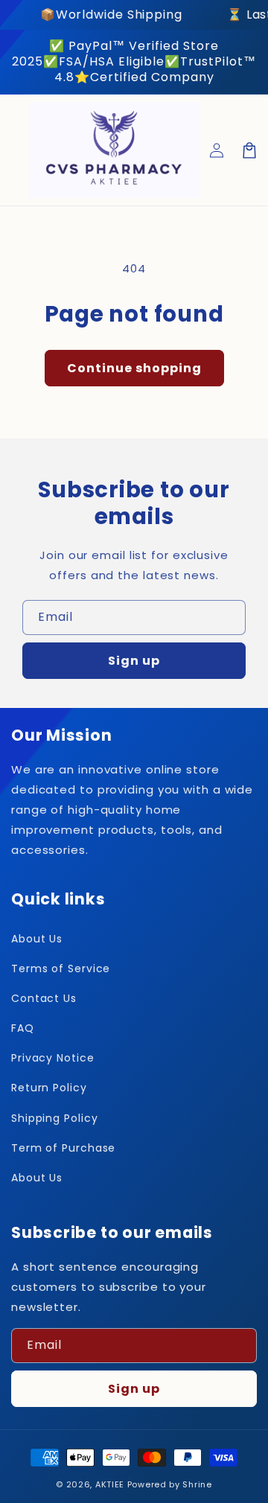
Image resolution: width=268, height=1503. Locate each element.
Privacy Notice (53, 1057)
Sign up (134, 660)
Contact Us (44, 998)
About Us (37, 938)
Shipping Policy (54, 1118)
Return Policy (49, 1087)
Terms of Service (60, 968)
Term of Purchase (63, 1147)
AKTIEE (109, 1484)
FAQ (22, 1028)
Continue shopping (134, 368)
